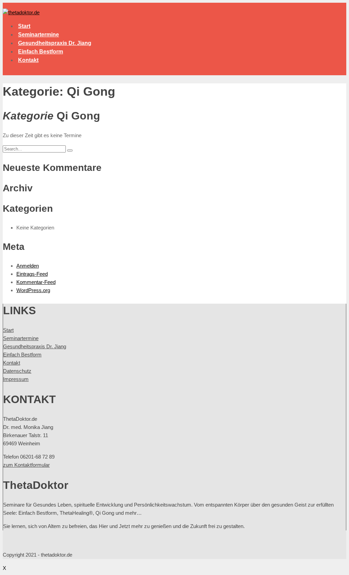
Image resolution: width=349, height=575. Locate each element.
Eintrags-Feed (32, 274)
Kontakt (28, 60)
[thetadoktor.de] (21, 12)
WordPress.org (33, 290)
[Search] (70, 150)
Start (24, 26)
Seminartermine (38, 34)
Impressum (16, 379)
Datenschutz (17, 371)
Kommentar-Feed (36, 282)
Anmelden (27, 266)
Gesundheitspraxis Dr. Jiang (54, 43)
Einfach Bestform (40, 51)
